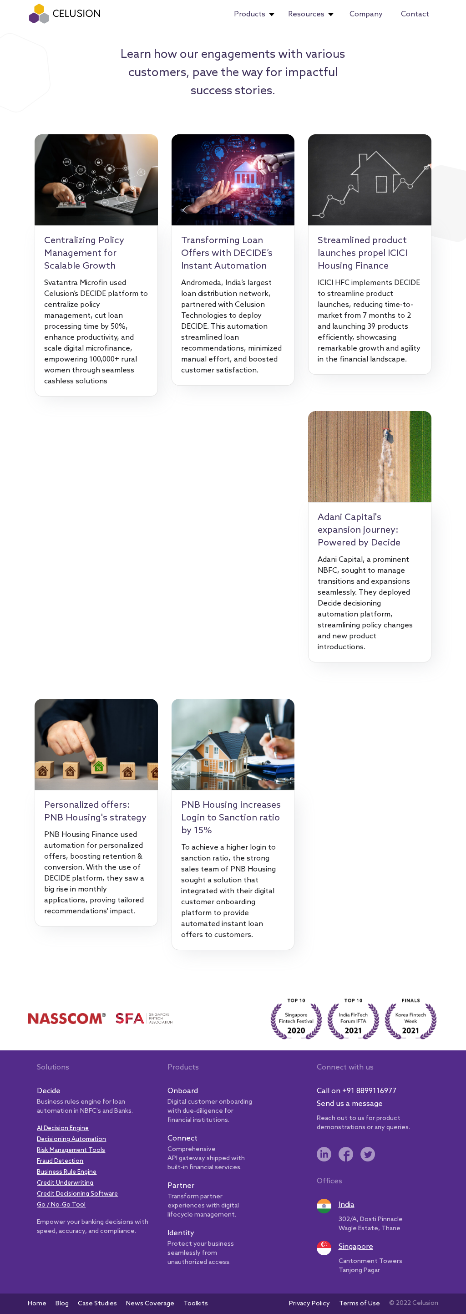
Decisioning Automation (71, 1139)
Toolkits (195, 1304)
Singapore (356, 1247)
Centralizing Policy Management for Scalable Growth (84, 253)
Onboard (182, 1091)
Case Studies (97, 1304)
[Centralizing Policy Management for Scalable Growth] (96, 179)
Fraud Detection (60, 1161)
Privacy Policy (309, 1304)
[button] (254, 14)
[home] (65, 13)
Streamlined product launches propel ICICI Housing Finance (362, 253)
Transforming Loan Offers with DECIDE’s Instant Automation (227, 253)
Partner (180, 1186)
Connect (182, 1138)
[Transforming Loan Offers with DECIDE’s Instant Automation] (233, 179)
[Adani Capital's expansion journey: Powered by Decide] (369, 456)
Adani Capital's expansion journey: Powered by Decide (359, 530)
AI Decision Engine (63, 1128)
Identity (180, 1233)
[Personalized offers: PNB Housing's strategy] (96, 744)
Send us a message (350, 1104)
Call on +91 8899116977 (356, 1091)
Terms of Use (359, 1304)
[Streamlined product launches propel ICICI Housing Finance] (369, 179)
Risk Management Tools (71, 1150)
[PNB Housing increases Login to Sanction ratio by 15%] (233, 744)
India (347, 1205)
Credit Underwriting (65, 1183)
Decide (49, 1091)
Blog (62, 1304)
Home (37, 1304)
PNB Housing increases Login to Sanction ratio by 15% (231, 818)
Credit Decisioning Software (77, 1194)
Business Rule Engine (66, 1172)
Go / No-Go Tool (61, 1205)
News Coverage (150, 1304)
